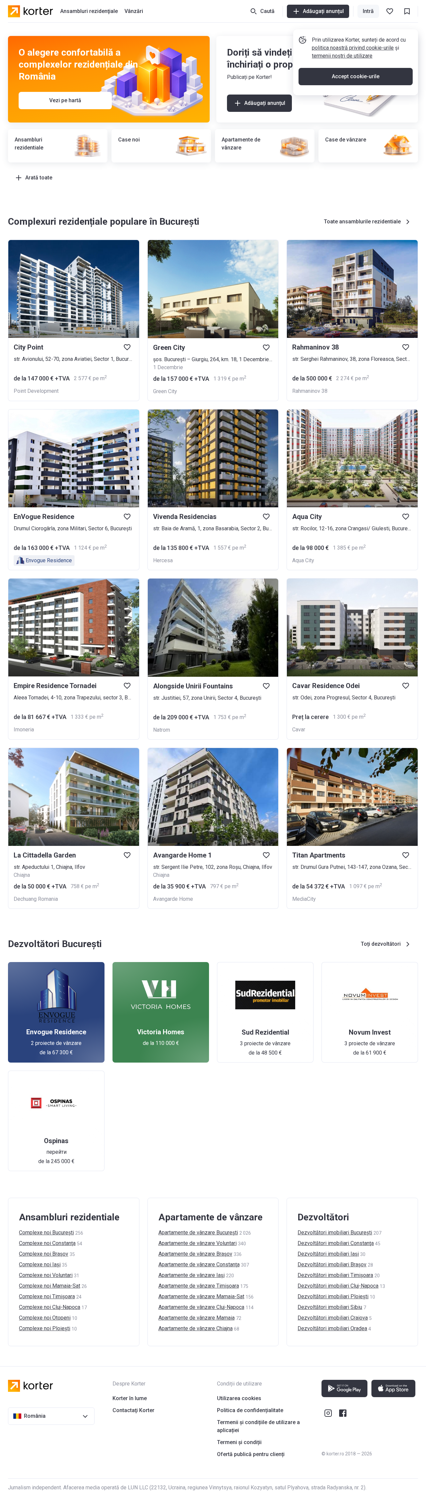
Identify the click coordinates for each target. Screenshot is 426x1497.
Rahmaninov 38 (309, 391)
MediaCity (304, 899)
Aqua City (303, 560)
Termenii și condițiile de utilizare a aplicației (258, 1426)
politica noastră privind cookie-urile (353, 48)
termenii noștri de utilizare (342, 56)
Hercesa (163, 560)
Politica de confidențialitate (250, 1410)
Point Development (36, 391)
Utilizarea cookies (239, 1398)
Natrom (161, 730)
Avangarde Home (173, 899)
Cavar (298, 729)
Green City (165, 391)
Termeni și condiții (239, 1442)
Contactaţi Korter (133, 1410)
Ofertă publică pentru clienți (251, 1454)
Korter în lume (129, 1398)
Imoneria (24, 729)
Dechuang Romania (36, 899)
